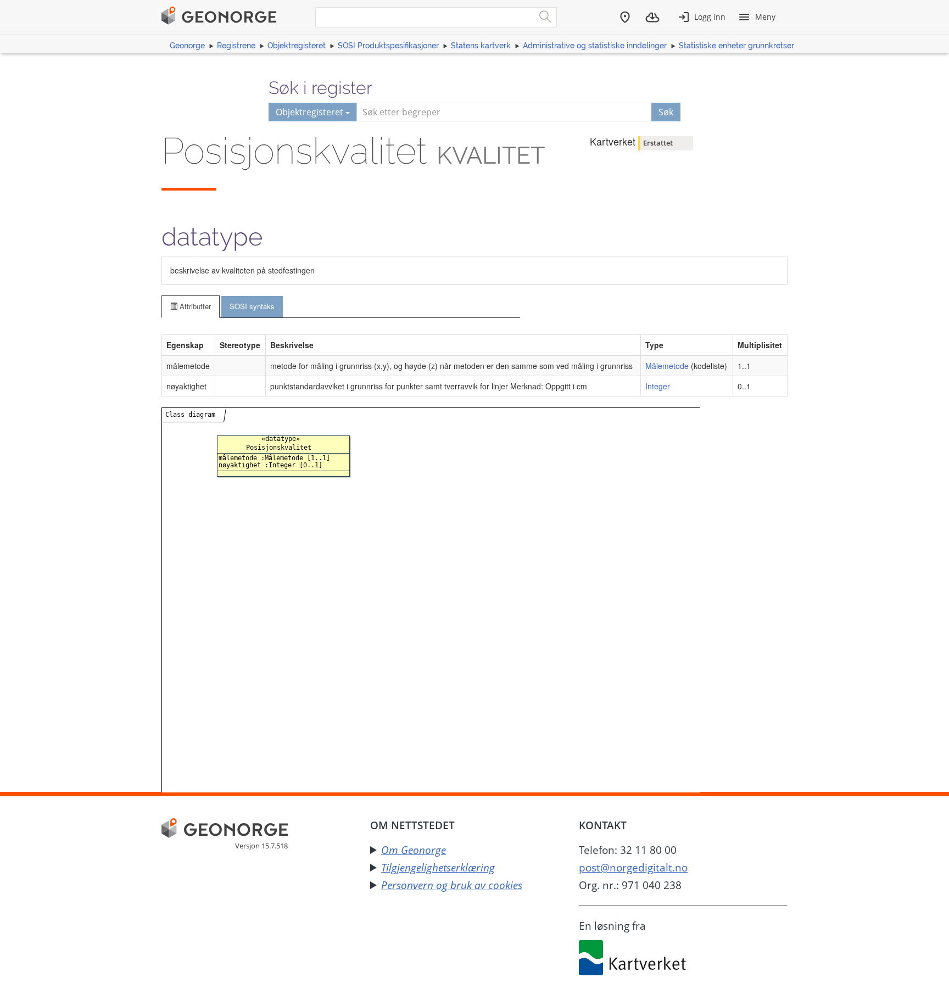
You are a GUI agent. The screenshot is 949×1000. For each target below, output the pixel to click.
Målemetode (667, 365)
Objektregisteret (296, 45)
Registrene (236, 45)
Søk (665, 112)
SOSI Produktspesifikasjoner (388, 45)
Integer (657, 386)
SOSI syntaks (252, 306)
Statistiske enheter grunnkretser (736, 45)
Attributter (194, 306)
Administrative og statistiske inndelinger (595, 45)
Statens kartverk (481, 45)
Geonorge (187, 45)
